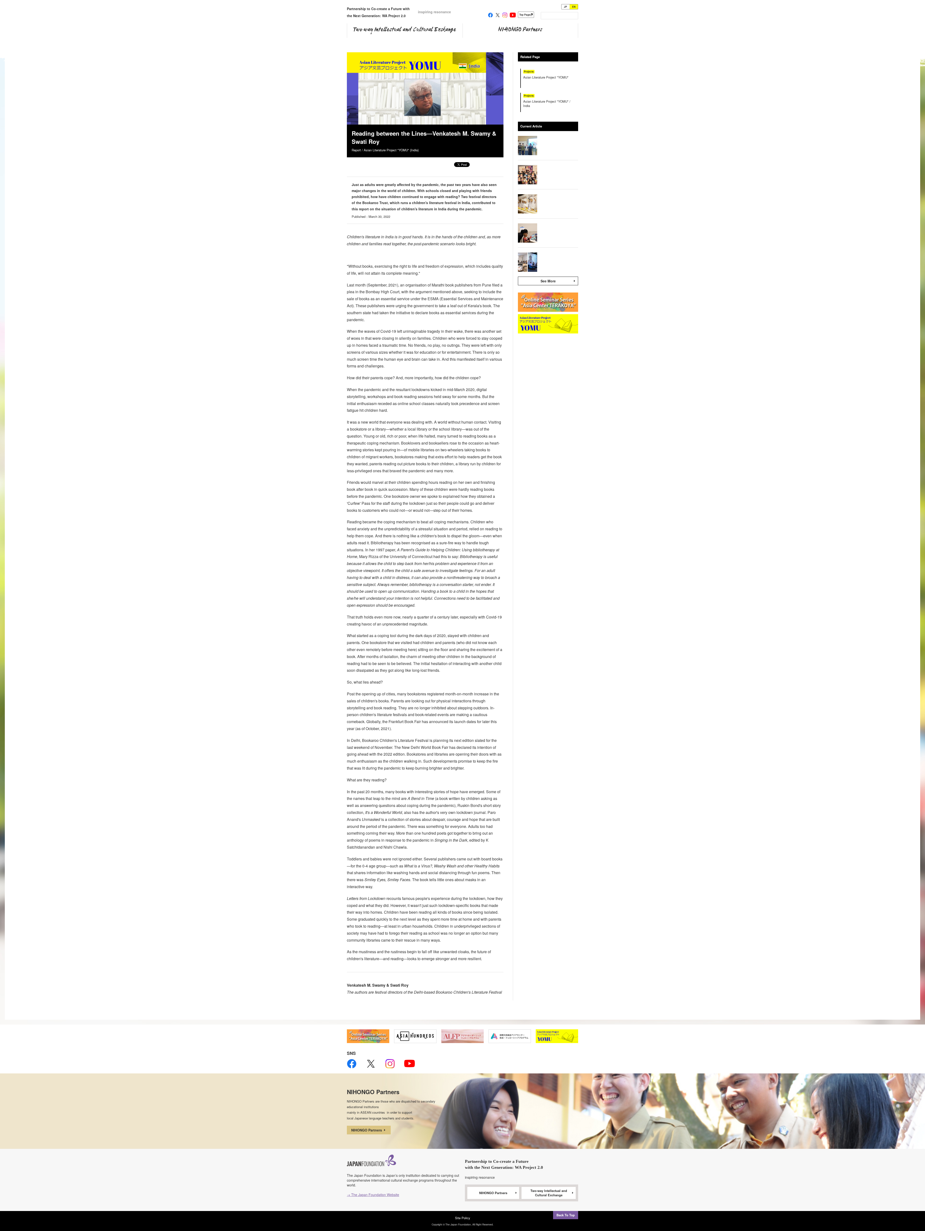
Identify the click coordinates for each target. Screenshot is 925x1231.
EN (573, 6)
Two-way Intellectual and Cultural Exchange (548, 1193)
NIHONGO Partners (367, 1130)
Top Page (524, 14)
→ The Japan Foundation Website (373, 1194)
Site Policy (462, 1218)
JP (565, 6)
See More (548, 281)
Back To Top (565, 1215)
